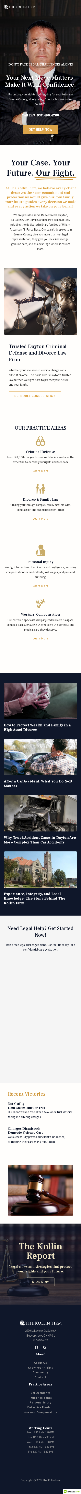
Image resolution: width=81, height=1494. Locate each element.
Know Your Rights (40, 1367)
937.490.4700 (48, 115)
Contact (40, 1377)
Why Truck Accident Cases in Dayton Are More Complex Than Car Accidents (40, 839)
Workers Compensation (40, 1412)
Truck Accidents (40, 1398)
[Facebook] (36, 1347)
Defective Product (40, 1407)
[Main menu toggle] (73, 7)
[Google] (44, 1347)
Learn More (40, 471)
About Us (40, 1363)
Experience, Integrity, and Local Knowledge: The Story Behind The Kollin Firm (34, 898)
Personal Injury (40, 1402)
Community (40, 1372)
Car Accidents (40, 1393)
